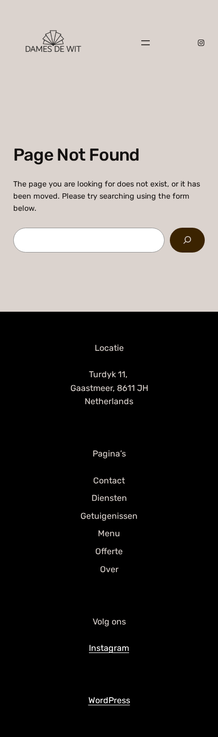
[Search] (187, 240)
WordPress (109, 700)
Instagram (109, 648)
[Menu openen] (145, 42)
